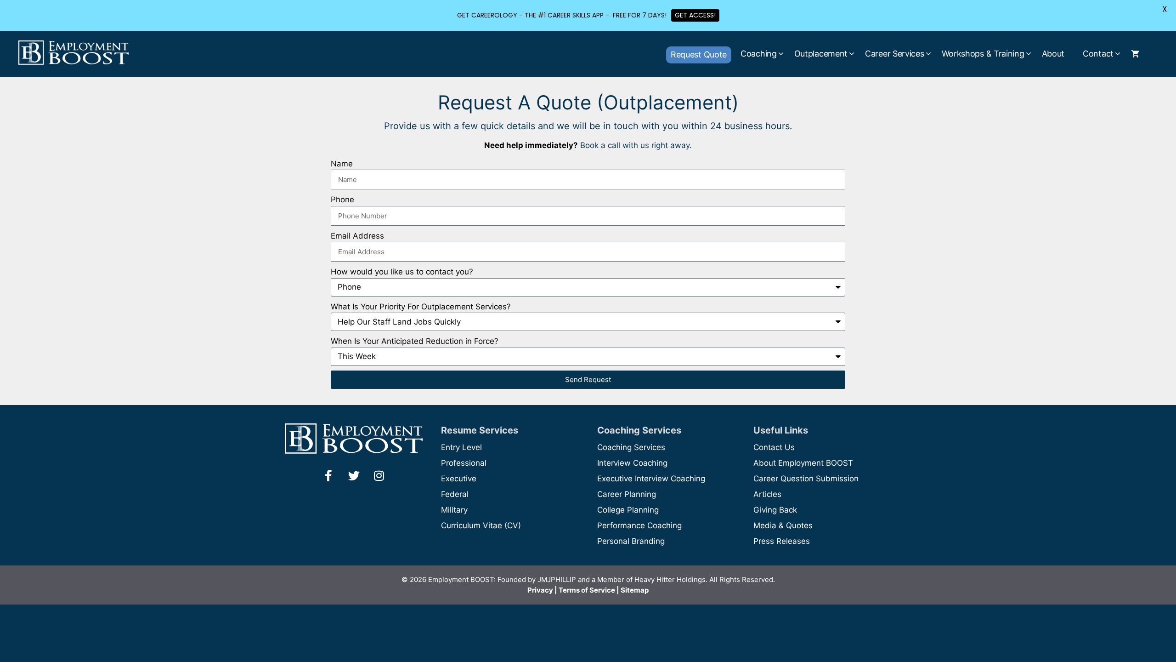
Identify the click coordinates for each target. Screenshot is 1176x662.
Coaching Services (631, 447)
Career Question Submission (806, 478)
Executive (458, 478)
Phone (342, 199)
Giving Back (775, 509)
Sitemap (635, 590)
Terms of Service (587, 590)
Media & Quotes (783, 525)
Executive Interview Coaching (651, 478)
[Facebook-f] (328, 475)
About (1053, 53)
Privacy (540, 590)
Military (454, 509)
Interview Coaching (632, 463)
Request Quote (699, 54)
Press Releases (781, 541)
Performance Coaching (639, 525)
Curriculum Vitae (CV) (481, 525)
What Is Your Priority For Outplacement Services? (421, 306)
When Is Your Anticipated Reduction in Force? (414, 341)
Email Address (357, 235)
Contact (1098, 53)
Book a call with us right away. (636, 145)
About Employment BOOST (803, 463)
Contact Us (774, 447)
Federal (455, 494)
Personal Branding (631, 541)
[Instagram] (379, 475)
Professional (463, 463)
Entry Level (461, 447)
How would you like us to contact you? (402, 271)
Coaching (759, 53)
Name (342, 163)
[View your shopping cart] (1135, 54)
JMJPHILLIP (556, 579)
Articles (767, 494)
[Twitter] (353, 475)
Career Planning (626, 494)
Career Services (894, 53)
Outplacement (821, 53)
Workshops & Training (983, 53)
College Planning (628, 509)
